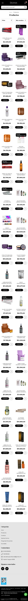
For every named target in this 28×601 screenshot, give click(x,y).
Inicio (10, 12)
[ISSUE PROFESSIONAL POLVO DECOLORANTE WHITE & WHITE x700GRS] (25, 290)
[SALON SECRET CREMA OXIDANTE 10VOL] (25, 398)
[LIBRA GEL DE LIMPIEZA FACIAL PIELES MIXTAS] (11, 453)
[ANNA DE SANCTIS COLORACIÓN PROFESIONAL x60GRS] (11, 181)
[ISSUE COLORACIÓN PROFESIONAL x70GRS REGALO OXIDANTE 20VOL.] (25, 73)
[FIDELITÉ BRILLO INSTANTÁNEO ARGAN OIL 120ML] (25, 181)
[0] (25, 3)
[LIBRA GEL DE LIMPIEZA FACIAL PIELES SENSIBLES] (11, 398)
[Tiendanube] (5, 595)
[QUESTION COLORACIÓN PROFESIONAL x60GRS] (25, 46)
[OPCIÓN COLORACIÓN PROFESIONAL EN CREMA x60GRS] (25, 154)
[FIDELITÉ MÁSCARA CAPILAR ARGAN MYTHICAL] (11, 100)
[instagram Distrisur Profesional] (2, 568)
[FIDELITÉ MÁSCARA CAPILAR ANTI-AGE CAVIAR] (11, 263)
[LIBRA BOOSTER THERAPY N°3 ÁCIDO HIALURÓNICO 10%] (11, 290)
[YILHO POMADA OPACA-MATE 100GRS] (25, 263)
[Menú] (2, 3)
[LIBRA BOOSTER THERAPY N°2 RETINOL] (11, 371)
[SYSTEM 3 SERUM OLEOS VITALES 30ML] (25, 317)
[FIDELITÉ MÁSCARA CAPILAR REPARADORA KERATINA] (11, 154)
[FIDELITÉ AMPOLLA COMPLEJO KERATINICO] (11, 344)
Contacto (3, 535)
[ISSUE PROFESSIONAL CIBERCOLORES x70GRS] (11, 236)
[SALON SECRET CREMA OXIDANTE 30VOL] (25, 236)
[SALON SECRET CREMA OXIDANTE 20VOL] (25, 209)
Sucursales (3, 543)
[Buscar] (25, 7)
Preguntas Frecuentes (6, 541)
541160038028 (7, 551)
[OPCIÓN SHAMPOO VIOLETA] (11, 127)
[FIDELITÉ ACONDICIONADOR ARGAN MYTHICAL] (25, 513)
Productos (3, 532)
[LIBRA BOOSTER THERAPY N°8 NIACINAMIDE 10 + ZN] (25, 344)
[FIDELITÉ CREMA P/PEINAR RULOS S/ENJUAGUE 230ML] (11, 513)
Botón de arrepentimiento (10, 593)
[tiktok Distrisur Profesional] (7, 568)
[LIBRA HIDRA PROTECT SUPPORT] (25, 371)
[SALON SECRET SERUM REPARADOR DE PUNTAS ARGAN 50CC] (11, 486)
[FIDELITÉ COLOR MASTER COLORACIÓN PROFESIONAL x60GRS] (11, 46)
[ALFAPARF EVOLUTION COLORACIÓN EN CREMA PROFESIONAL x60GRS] (25, 426)
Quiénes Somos (5, 538)
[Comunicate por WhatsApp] (25, 594)
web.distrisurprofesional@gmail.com (12, 556)
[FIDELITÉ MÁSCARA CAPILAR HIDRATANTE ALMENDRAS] (25, 127)
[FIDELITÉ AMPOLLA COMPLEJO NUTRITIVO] (25, 100)
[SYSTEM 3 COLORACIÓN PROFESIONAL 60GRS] (11, 209)
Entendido (24, 599)
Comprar (5, 100)
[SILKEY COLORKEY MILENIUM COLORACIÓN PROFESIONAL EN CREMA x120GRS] (11, 317)
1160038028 (6, 554)
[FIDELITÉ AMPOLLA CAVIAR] (11, 73)
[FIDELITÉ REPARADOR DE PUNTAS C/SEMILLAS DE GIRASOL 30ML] (25, 480)
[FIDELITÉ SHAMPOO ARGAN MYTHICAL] (25, 453)
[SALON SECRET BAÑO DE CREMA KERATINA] (11, 426)
